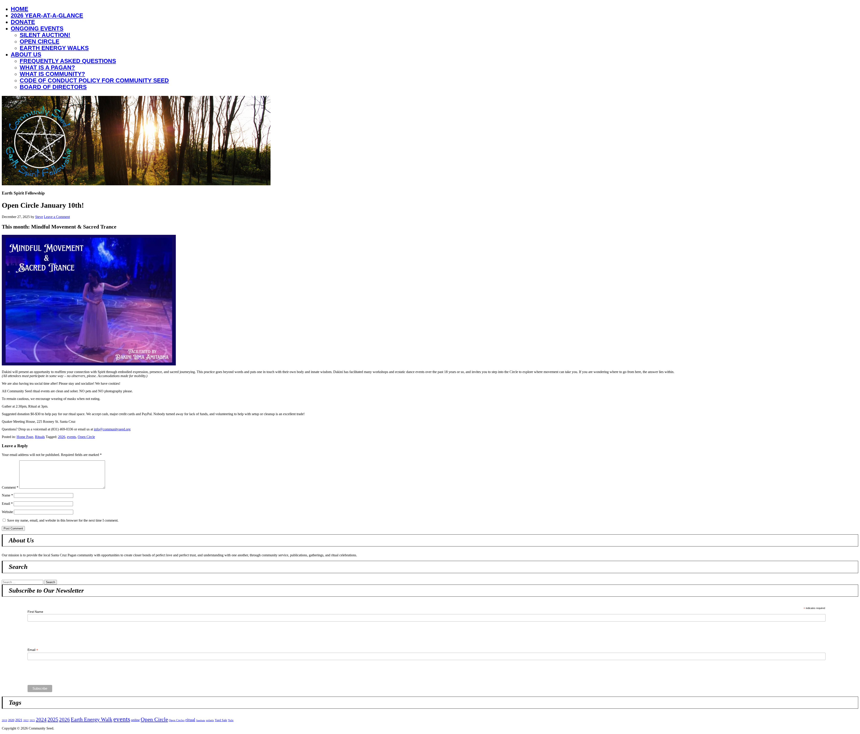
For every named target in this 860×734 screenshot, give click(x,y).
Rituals (40, 437)
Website (7, 512)
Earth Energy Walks (54, 48)
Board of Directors (53, 87)
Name (7, 495)
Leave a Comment (57, 217)
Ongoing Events (37, 28)
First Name (35, 611)
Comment (10, 487)
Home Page (25, 437)
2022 (26, 720)
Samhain (200, 720)
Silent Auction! (45, 35)
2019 (4, 720)
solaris (210, 720)
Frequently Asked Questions (68, 61)
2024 (41, 719)
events (71, 437)
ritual (190, 719)
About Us (26, 54)
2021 (18, 720)
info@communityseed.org (112, 429)
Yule (231, 720)
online (135, 720)
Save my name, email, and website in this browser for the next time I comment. (62, 520)
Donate (23, 22)
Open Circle (39, 41)
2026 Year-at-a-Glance (47, 15)
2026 (61, 437)
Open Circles (177, 720)
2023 (32, 720)
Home (19, 9)
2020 (11, 720)
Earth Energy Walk (91, 719)
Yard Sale (221, 720)
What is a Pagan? (47, 67)
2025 (52, 719)
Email (7, 503)
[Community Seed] (136, 184)
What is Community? (52, 74)
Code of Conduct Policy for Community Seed (94, 80)
